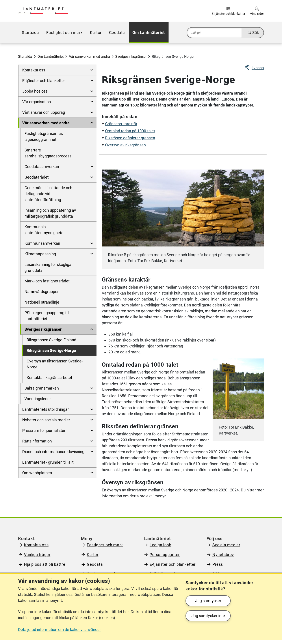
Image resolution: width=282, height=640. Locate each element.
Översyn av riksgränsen (125, 145)
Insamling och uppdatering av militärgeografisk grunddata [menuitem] (50, 213)
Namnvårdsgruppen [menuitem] (41, 291)
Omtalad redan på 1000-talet (130, 131)
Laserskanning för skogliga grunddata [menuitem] (47, 267)
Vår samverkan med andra (89, 56)
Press (217, 564)
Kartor (92, 554)
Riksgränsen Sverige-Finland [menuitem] (51, 340)
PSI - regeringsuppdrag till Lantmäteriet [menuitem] (46, 315)
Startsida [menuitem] (30, 32)
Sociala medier (226, 545)
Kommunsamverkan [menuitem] (42, 243)
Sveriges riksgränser (131, 56)
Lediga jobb (160, 545)
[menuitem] (91, 71)
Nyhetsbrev (223, 554)
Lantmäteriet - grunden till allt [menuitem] (48, 462)
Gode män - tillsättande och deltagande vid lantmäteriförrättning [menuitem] (48, 193)
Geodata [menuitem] (117, 32)
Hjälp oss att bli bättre (44, 564)
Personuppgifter (165, 554)
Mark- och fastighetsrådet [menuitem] (47, 281)
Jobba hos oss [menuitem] (35, 91)
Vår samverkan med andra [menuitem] (46, 123)
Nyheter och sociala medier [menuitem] (46, 420)
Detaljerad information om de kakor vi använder (59, 629)
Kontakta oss (36, 545)
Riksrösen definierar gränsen (130, 138)
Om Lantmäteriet (50, 56)
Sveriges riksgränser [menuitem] (43, 329)
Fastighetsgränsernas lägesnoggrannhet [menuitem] (43, 136)
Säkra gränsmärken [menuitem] (41, 388)
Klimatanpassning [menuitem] (40, 254)
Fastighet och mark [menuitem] (64, 32)
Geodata (95, 564)
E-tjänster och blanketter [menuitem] (43, 80)
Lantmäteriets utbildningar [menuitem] (45, 409)
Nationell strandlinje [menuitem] (41, 302)
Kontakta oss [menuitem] (33, 70)
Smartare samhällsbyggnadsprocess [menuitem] (47, 153)
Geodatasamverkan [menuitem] (41, 166)
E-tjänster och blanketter (173, 564)
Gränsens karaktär (121, 123)
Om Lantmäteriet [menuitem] (148, 32)
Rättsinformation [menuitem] (37, 441)
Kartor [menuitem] (96, 32)
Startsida (25, 56)
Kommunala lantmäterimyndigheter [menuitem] (44, 229)
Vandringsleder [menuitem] (37, 398)
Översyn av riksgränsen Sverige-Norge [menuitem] (55, 364)
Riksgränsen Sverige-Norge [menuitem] (51, 350)
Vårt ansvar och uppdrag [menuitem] (43, 112)
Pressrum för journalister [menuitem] (43, 430)
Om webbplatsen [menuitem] (37, 472)
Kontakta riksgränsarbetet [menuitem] (49, 377)
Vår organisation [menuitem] (36, 101)
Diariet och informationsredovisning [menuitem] (53, 451)
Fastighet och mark (105, 545)
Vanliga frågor (37, 554)
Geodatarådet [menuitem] (36, 177)
